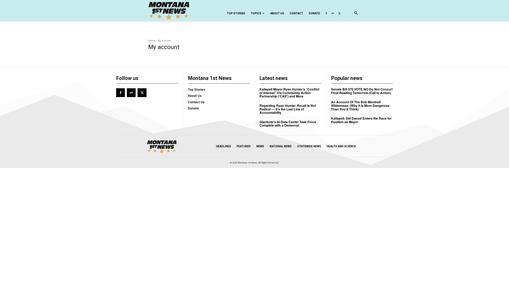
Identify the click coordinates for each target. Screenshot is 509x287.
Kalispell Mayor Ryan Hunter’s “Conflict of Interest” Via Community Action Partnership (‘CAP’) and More (289, 92)
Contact (296, 13)
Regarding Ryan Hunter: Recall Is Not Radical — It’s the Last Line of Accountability (287, 109)
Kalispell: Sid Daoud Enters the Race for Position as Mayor (361, 120)
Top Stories (236, 13)
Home (151, 40)
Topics (256, 13)
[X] (339, 13)
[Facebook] (326, 13)
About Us (277, 13)
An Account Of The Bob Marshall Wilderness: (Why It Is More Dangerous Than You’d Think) (360, 105)
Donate (314, 13)
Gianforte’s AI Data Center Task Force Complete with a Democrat (287, 124)
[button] (356, 14)
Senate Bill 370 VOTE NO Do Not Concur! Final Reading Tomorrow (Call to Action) (362, 91)
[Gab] (333, 13)
